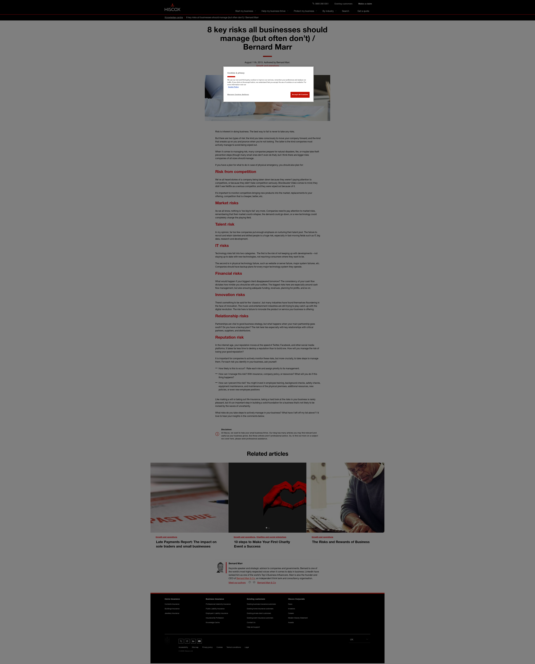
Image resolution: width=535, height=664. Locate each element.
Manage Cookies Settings (238, 94)
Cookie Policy (233, 87)
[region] (268, 84)
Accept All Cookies (300, 94)
